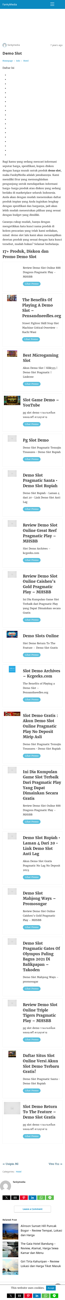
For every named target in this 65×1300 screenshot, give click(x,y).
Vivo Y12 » (55, 1163)
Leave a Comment (32, 1208)
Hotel (26, 61)
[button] (6, 1197)
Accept (51, 1288)
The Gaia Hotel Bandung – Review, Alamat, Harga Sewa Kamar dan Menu (39, 1248)
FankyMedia (10, 4)
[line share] (50, 1198)
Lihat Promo (31, 283)
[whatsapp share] (41, 1198)
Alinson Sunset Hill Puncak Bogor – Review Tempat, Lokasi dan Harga (41, 1230)
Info (18, 61)
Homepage (8, 61)
